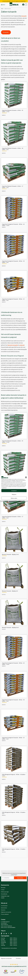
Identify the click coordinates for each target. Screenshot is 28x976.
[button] (26, 477)
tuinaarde (23, 16)
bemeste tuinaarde (13, 345)
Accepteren (14, 490)
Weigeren (14, 494)
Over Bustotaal (4, 905)
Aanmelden (20, 878)
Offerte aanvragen (5, 891)
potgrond (21, 345)
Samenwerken (4, 907)
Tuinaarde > (6, 32)
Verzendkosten (4, 894)
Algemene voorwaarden (6, 912)
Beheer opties (14, 498)
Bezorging (3, 887)
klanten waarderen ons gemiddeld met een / (14, 966)
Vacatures (3, 910)
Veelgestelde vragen (5, 896)
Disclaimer (18, 958)
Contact (2, 889)
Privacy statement (5, 914)
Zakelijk (2, 897)
